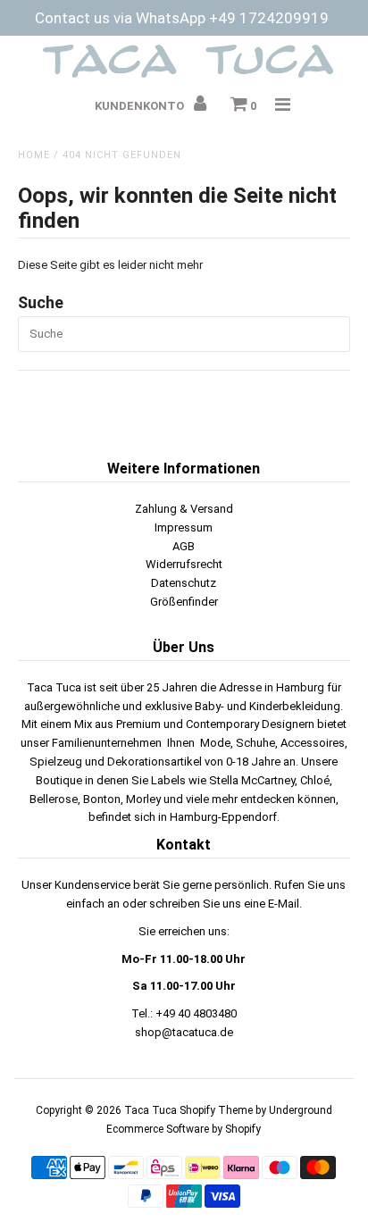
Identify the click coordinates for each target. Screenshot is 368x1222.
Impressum (184, 527)
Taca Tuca (152, 1110)
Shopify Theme (216, 1110)
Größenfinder (184, 601)
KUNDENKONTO (141, 106)
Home (34, 155)
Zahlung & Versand (184, 508)
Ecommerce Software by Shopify (183, 1129)
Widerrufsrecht (184, 564)
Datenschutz (183, 583)
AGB (183, 546)
